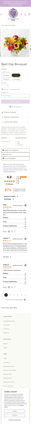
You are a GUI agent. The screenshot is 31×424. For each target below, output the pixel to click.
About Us (6, 333)
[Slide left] (12, 60)
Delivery (6, 89)
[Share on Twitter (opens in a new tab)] (12, 231)
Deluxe (16, 75)
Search (5, 343)
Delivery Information (9, 370)
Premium (6, 79)
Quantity (4, 83)
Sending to (7, 92)
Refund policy (7, 378)
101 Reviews (10, 184)
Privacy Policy (7, 374)
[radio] (22, 177)
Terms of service (8, 386)
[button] (21, 14)
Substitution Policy (9, 382)
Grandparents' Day (9, 321)
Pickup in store (15, 89)
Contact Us (6, 362)
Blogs (5, 347)
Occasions (6, 325)
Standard (6, 75)
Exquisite (17, 79)
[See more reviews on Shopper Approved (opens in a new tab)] (15, 232)
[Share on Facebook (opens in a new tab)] (9, 232)
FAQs (5, 358)
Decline (14, 415)
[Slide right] (19, 60)
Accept (15, 411)
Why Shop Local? (8, 366)
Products (6, 329)
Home (3, 25)
